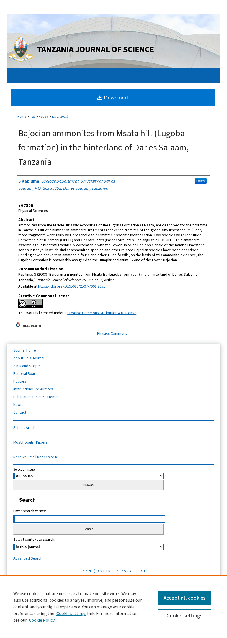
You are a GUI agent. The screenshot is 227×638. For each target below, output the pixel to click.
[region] (113, 606)
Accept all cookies (184, 598)
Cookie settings (71, 614)
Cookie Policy (42, 620)
